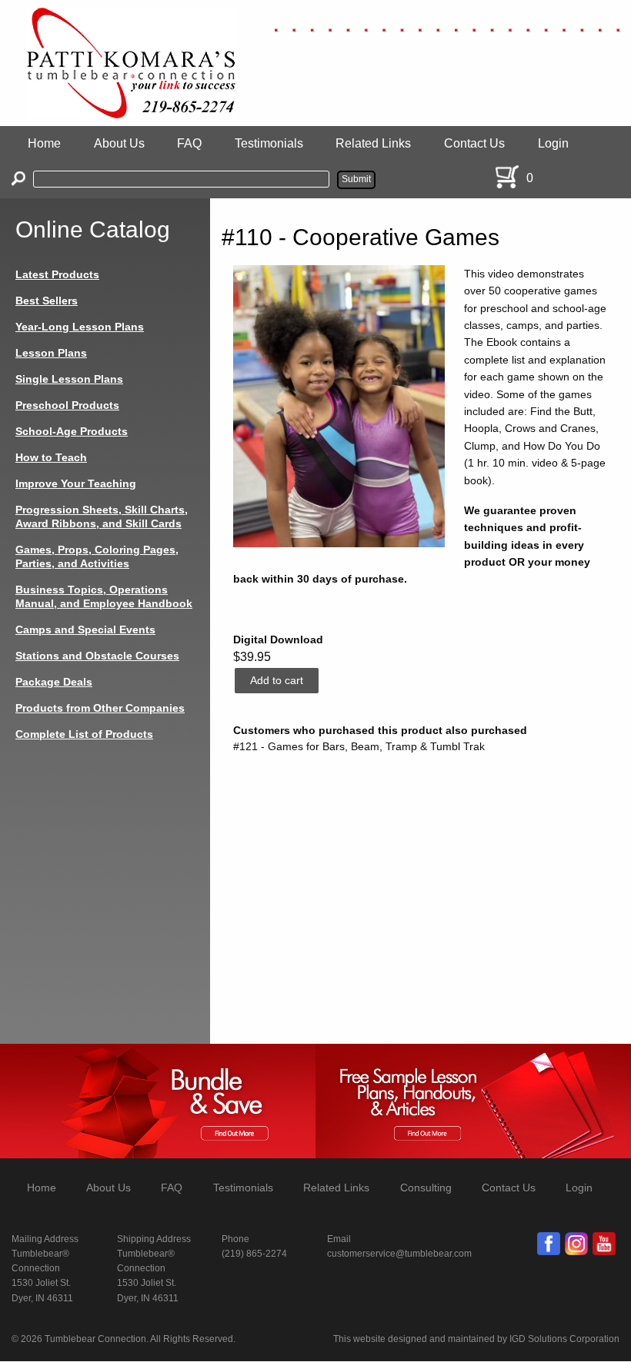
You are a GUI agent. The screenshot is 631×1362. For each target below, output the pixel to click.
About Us (119, 143)
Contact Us (474, 143)
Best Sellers (46, 300)
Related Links (373, 143)
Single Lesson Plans (69, 379)
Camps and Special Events (85, 629)
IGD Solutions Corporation (564, 1339)
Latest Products (57, 274)
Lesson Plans (51, 353)
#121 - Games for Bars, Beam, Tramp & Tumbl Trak (359, 746)
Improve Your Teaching (75, 483)
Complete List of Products (84, 734)
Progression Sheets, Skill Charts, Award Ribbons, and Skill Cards (101, 516)
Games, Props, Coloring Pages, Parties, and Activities (97, 556)
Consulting (426, 1187)
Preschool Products (67, 405)
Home (44, 143)
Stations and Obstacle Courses (97, 655)
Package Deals (53, 682)
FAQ (189, 143)
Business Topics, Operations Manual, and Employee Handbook (103, 596)
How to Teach (51, 457)
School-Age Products (71, 431)
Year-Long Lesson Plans (79, 327)
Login (553, 143)
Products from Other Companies (100, 708)
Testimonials (269, 143)
